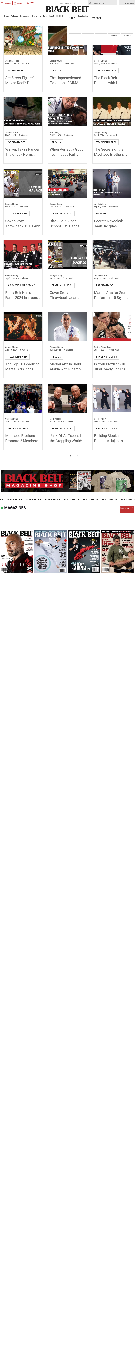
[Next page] (78, 456)
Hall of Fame (43, 16)
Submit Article (83, 16)
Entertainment (25, 16)
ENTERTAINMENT (16, 70)
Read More (124, 508)
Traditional (14, 16)
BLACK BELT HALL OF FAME (21, 285)
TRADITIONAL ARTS (106, 70)
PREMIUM (56, 70)
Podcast (96, 18)
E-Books (19, 3)
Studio (71, 18)
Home (6, 16)
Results (51, 16)
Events (34, 16)
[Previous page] (57, 456)
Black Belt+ (60, 16)
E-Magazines (7, 3)
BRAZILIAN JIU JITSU (62, 213)
